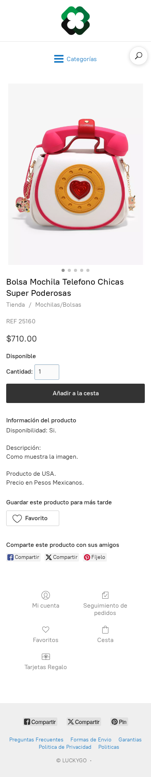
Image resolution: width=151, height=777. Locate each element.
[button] (32, 518)
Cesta (105, 640)
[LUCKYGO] (75, 21)
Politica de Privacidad (65, 747)
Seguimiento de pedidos (105, 609)
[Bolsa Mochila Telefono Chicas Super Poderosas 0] (75, 174)
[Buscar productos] (138, 55)
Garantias (130, 739)
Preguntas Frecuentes (36, 739)
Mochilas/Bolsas (58, 304)
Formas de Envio (91, 739)
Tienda (15, 304)
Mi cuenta (45, 605)
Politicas (108, 747)
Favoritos (45, 640)
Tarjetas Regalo (45, 667)
